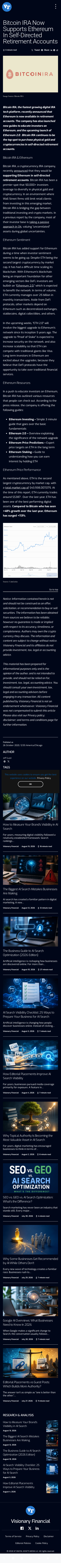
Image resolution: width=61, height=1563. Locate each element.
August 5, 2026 (9, 1477)
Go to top (53, 590)
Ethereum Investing (21, 419)
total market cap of (17, 487)
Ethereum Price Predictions (26, 443)
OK (30, 784)
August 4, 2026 (9, 1492)
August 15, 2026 (9, 1430)
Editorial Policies (23, 1543)
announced (21, 171)
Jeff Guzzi (7, 758)
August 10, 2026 (9, 1459)
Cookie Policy (41, 1543)
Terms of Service (13, 1536)
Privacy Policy (44, 778)
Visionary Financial (11, 846)
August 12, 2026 (9, 1445)
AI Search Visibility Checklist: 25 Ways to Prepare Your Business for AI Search (21, 1469)
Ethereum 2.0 (25, 285)
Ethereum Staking (20, 452)
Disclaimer (49, 1536)
